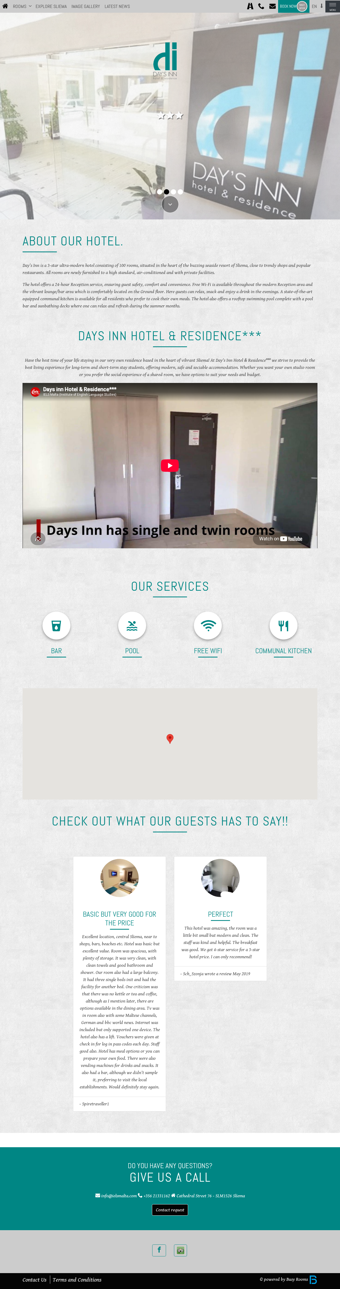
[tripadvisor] (180, 1250)
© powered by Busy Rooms (284, 1279)
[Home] (5, 6)
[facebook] (159, 1250)
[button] (30, 5)
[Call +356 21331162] (261, 6)
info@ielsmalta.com (119, 1195)
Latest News (117, 6)
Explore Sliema (51, 6)
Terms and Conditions (77, 1279)
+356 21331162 (157, 1195)
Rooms (19, 6)
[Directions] (250, 6)
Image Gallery (85, 6)
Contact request (170, 1209)
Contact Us (34, 1279)
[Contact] (272, 6)
